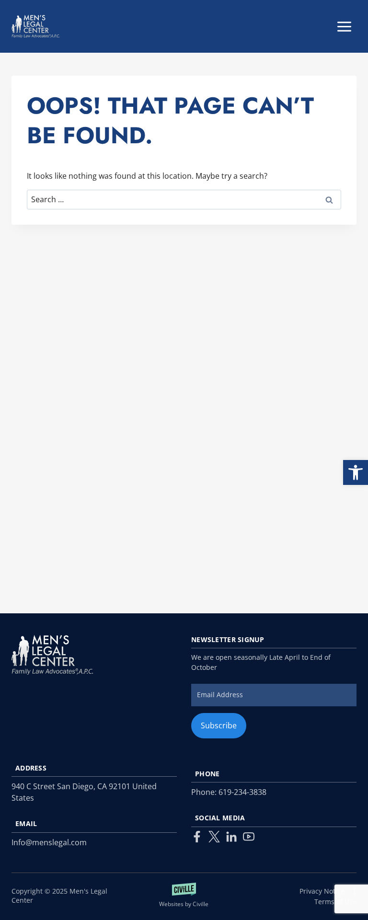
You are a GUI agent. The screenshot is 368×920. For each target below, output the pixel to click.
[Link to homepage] (52, 655)
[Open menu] (344, 26)
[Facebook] (197, 836)
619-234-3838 (242, 792)
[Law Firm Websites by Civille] (184, 895)
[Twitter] (214, 836)
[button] (355, 472)
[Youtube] (248, 836)
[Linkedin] (231, 836)
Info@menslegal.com (49, 842)
